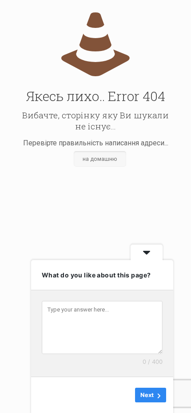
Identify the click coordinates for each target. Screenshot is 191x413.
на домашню (100, 159)
